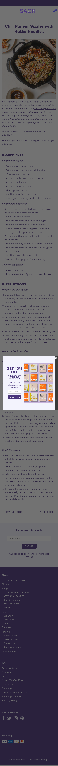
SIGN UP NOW (14, 397)
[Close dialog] (56, 358)
